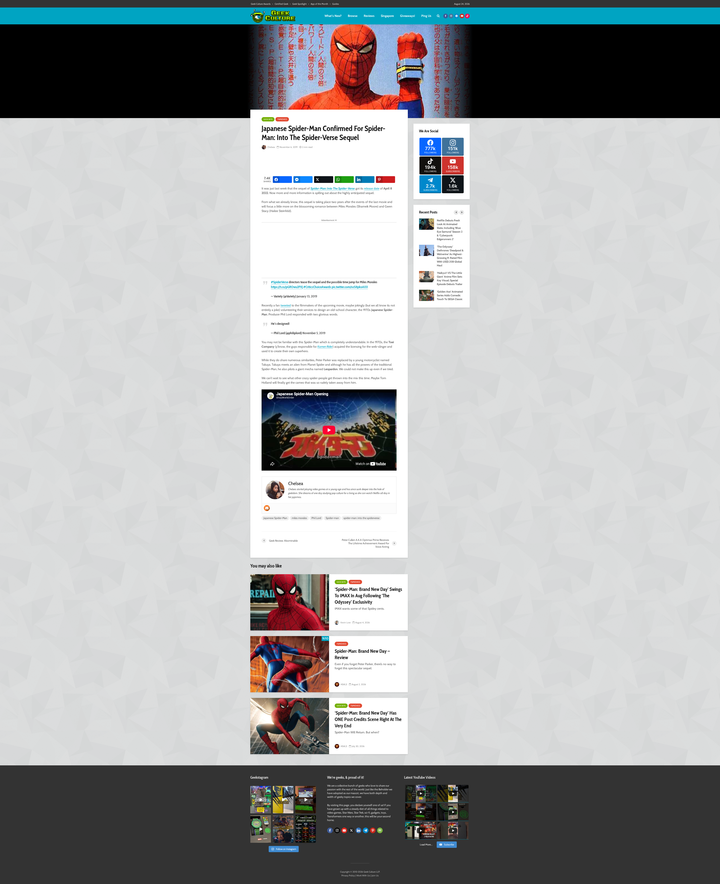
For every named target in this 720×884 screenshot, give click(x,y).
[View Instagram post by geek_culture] (269, 811)
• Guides (334, 3)
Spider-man (332, 518)
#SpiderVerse (279, 282)
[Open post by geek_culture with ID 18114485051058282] (260, 829)
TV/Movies (282, 119)
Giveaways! (407, 16)
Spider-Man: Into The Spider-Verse (332, 188)
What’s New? (333, 16)
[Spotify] (380, 830)
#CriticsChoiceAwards (317, 287)
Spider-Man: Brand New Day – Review (362, 654)
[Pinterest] (373, 830)
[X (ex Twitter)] (351, 830)
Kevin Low (345, 622)
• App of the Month (318, 3)
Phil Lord (316, 518)
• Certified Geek (280, 3)
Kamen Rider (325, 346)
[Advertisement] (330, 163)
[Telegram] (365, 830)
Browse (352, 16)
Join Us (375, 875)
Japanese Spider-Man (275, 518)
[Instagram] (337, 830)
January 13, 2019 (307, 296)
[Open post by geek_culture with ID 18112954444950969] (260, 799)
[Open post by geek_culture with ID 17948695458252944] (305, 829)
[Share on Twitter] (323, 179)
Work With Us (363, 875)
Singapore (387, 16)
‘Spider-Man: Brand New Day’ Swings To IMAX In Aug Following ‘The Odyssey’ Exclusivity (368, 595)
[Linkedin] (358, 830)
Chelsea (271, 147)
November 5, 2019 (313, 333)
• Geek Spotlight (298, 3)
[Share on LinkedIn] (364, 179)
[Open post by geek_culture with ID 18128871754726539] (283, 799)
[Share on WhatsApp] (344, 179)
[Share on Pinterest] (385, 179)
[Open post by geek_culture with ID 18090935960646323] (305, 799)
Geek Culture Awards (261, 3)
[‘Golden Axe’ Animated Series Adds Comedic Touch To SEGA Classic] (426, 295)
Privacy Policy (348, 875)
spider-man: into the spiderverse (362, 518)
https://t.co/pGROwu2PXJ (287, 287)
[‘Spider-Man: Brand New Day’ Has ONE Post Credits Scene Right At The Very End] (289, 726)
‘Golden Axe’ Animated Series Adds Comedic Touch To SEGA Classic (450, 295)
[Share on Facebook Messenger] (303, 179)
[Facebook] (330, 830)
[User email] (267, 508)
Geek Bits (268, 119)
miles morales (299, 518)
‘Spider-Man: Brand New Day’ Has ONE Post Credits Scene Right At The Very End (368, 719)
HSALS (343, 684)
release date (371, 188)
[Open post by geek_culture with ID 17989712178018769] (283, 829)
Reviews (369, 16)
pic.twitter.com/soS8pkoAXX (350, 287)
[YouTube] (344, 830)
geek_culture (260, 789)
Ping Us (426, 16)
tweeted (285, 305)
